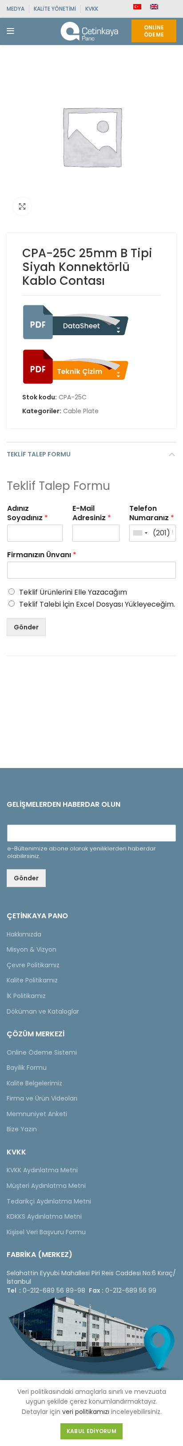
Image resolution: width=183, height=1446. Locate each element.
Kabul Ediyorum (91, 1431)
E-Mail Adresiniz (91, 513)
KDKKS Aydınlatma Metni (44, 1216)
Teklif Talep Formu (39, 454)
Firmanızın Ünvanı (41, 555)
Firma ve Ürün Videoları (42, 1098)
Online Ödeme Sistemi (42, 1052)
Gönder (26, 627)
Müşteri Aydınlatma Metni (46, 1185)
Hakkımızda (24, 934)
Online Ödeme (154, 31)
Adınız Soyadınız (27, 513)
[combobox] (140, 533)
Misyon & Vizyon (31, 949)
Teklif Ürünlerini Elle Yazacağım (73, 592)
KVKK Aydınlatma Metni (42, 1170)
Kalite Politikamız (32, 980)
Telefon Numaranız (151, 513)
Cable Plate (81, 411)
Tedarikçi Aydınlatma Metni (49, 1201)
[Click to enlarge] (22, 206)
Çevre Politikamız (33, 965)
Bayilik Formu (27, 1067)
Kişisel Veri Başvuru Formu (46, 1232)
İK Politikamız (26, 995)
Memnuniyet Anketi (37, 1113)
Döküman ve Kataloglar (43, 1011)
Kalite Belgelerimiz (34, 1083)
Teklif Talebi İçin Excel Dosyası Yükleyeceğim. (97, 604)
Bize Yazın (22, 1129)
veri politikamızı (85, 1411)
